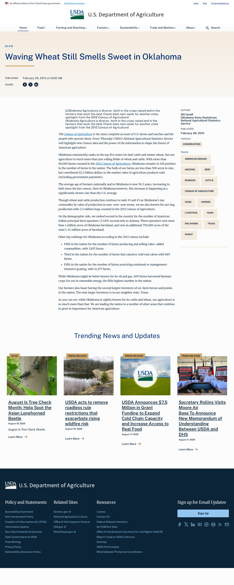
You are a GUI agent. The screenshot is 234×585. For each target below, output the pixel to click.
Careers (101, 511)
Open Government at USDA (21, 537)
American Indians (196, 159)
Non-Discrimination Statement (23, 531)
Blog (205, 3)
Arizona (190, 169)
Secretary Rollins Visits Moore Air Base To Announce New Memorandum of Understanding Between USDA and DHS (202, 418)
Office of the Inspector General (72, 521)
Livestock (191, 212)
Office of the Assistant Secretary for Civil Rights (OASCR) (130, 531)
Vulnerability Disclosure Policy (23, 551)
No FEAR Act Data (107, 526)
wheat (189, 234)
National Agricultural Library (70, 516)
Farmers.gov (61, 511)
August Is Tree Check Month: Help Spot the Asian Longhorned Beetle (29, 410)
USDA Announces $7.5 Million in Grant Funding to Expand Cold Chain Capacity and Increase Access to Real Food (145, 416)
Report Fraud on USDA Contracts (116, 537)
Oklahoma (191, 223)
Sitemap (102, 541)
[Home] (77, 18)
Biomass (190, 180)
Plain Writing (13, 541)
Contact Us (103, 516)
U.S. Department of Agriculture (126, 14)
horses (206, 202)
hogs (188, 202)
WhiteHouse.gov (63, 531)
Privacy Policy (13, 546)
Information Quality (17, 526)
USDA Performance (108, 546)
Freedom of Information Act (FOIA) (25, 521)
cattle (209, 180)
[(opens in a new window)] (179, 524)
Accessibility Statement (19, 511)
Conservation (191, 144)
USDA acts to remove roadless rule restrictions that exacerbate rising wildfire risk (86, 413)
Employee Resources (220, 3)
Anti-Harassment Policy (19, 516)
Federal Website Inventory (112, 521)
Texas (211, 223)
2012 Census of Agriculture (113, 163)
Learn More (15, 437)
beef (207, 169)
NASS (210, 212)
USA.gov (58, 526)
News (196, 3)
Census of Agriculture (78, 134)
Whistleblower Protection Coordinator (119, 551)
